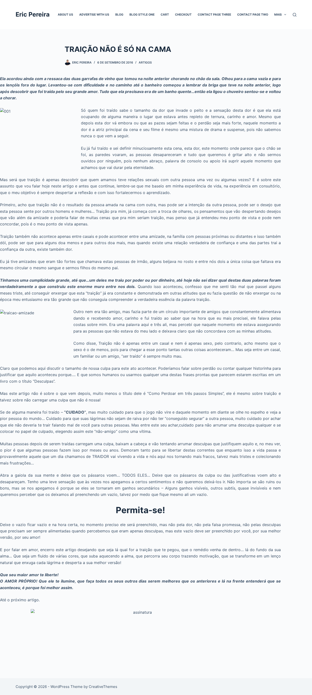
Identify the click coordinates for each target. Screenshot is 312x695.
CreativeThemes (103, 686)
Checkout (183, 14)
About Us (65, 14)
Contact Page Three (214, 14)
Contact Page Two (252, 14)
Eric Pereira (33, 14)
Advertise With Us (94, 14)
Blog (119, 14)
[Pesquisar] (294, 15)
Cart (165, 14)
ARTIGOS (145, 62)
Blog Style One (142, 14)
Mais (278, 14)
